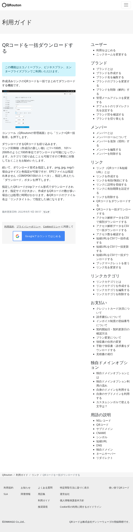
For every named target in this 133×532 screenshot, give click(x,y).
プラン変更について (108, 337)
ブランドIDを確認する (110, 114)
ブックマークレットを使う (113, 263)
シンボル (101, 437)
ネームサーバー (106, 454)
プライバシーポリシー (28, 226)
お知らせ (25, 487)
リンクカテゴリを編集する (113, 290)
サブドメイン (104, 429)
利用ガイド (17, 22)
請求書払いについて (108, 317)
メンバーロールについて (111, 137)
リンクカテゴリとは (108, 282)
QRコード (102, 425)
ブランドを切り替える (110, 118)
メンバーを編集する (108, 149)
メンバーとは (104, 133)
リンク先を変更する (108, 267)
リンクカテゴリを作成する (113, 286)
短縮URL (101, 441)
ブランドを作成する (108, 73)
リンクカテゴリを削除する (113, 294)
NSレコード (103, 420)
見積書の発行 (104, 354)
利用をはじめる (106, 50)
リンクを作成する (107, 176)
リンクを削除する (107, 197)
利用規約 (9, 226)
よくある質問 (45, 487)
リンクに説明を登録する (111, 184)
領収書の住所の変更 (108, 342)
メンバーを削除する (108, 153)
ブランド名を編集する (110, 77)
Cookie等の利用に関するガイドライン (80, 506)
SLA (6, 494)
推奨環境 (43, 506)
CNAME (101, 433)
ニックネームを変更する (111, 54)
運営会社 (65, 494)
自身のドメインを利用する (113, 390)
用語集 (41, 494)
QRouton (7, 474)
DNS (99, 445)
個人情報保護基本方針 (72, 500)
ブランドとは (104, 69)
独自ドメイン (104, 449)
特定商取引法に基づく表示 (74, 487)
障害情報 (25, 494)
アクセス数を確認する (110, 234)
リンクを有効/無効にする (112, 180)
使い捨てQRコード (119, 487)
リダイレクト (104, 458)
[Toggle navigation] (126, 4)
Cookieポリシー (51, 226)
